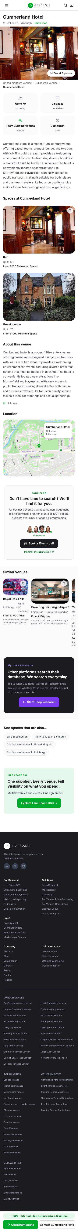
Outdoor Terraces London (16, 1064)
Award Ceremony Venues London (57, 1045)
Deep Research (50, 885)
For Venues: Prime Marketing (57, 899)
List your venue (50, 908)
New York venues (12, 1168)
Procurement (11, 923)
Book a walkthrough (14, 908)
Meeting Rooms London (53, 1027)
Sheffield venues (12, 1152)
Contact (8, 975)
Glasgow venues (12, 1110)
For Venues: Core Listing (55, 904)
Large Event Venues (50, 1051)
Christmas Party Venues (52, 1009)
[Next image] (70, 229)
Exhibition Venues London (17, 1051)
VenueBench (10, 960)
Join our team (49, 951)
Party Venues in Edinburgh (50, 736)
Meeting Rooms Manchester (55, 1092)
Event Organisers (13, 927)
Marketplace (49, 889)
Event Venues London (15, 1039)
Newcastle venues (13, 1134)
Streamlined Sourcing (15, 889)
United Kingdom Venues (17, 82)
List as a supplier (51, 913)
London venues (11, 1079)
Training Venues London (16, 1033)
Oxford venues (11, 1146)
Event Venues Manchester (54, 1086)
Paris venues (10, 1174)
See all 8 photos (63, 73)
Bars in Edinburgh (17, 736)
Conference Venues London (18, 1003)
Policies (8, 979)
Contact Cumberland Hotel (57, 1224)
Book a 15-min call (41, 543)
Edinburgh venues (13, 1098)
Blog (6, 956)
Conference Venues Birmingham (57, 1098)
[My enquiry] (71, 5)
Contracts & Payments (16, 894)
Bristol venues (11, 1104)
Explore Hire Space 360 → (39, 803)
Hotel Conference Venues (53, 1003)
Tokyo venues (11, 1186)
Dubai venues (10, 1180)
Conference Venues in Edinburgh (26, 752)
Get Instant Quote (22, 1224)
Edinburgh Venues (47, 82)
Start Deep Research (41, 702)
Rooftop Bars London (51, 1021)
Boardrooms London (51, 1033)
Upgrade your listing (53, 960)
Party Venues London (51, 1015)
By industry (10, 904)
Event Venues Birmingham (54, 1104)
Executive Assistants (15, 932)
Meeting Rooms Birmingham (55, 1110)
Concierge (47, 894)
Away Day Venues (12, 1027)
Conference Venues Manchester (57, 1079)
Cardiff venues (11, 1128)
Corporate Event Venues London (57, 1039)
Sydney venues (11, 1198)
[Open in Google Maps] (39, 448)
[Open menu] (6, 5)
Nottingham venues (13, 1140)
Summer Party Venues (15, 1015)
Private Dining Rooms (14, 1021)
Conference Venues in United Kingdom (30, 744)
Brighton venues (12, 1122)
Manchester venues (13, 1086)
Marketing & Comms (15, 937)
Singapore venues (13, 1192)
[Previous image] (7, 229)
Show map (41, 22)
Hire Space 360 (12, 885)
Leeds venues (28, 1104)
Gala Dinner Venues (13, 1045)
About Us (8, 951)
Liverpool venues (12, 1116)
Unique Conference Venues (17, 1009)
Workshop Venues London (54, 1057)
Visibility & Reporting (15, 899)
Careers (8, 965)
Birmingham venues (14, 1092)
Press (7, 970)
